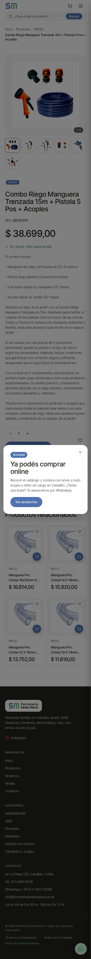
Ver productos (26, 502)
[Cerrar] (80, 452)
